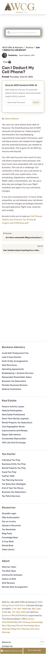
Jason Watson (12, 118)
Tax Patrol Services (11, 496)
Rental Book (7, 545)
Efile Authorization (11, 517)
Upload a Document (11, 525)
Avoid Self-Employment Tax (15, 353)
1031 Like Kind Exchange (14, 442)
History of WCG (9, 579)
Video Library (8, 549)
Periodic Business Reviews (14, 385)
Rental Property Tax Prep (14, 468)
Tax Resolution (9, 529)
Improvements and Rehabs (15, 430)
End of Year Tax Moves (12, 488)
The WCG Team (9, 571)
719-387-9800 (20, 609)
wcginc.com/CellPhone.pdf (15, 223)
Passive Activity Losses (13, 406)
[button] (7, 62)
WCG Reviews (8, 583)
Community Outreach (12, 575)
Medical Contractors (11, 389)
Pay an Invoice (9, 521)
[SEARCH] (38, 101)
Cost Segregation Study (13, 426)
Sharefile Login (9, 513)
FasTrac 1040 (8, 476)
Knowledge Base (10, 537)
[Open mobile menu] (41, 7)
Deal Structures (9, 365)
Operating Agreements (13, 369)
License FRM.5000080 (14, 615)
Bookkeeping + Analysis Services (17, 373)
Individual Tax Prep (11, 460)
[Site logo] (20, 7)
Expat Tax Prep (9, 472)
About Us (6, 642)
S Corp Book (8, 541)
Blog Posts (7, 533)
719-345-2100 (19, 612)
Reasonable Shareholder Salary (17, 377)
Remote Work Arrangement (15, 587)
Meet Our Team (9, 567)
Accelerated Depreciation (14, 438)
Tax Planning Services (12, 480)
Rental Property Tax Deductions (17, 422)
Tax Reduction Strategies (14, 484)
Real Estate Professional (13, 414)
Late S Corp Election (11, 357)
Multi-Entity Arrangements (15, 361)
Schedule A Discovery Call (12, 651)
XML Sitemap (24, 622)
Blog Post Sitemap (21, 629)
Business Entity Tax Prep (14, 464)
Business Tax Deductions (14, 381)
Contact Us (7, 646)
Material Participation (12, 410)
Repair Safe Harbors (11, 434)
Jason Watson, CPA (26, 55)
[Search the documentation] (9, 33)
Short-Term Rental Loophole (15, 418)
